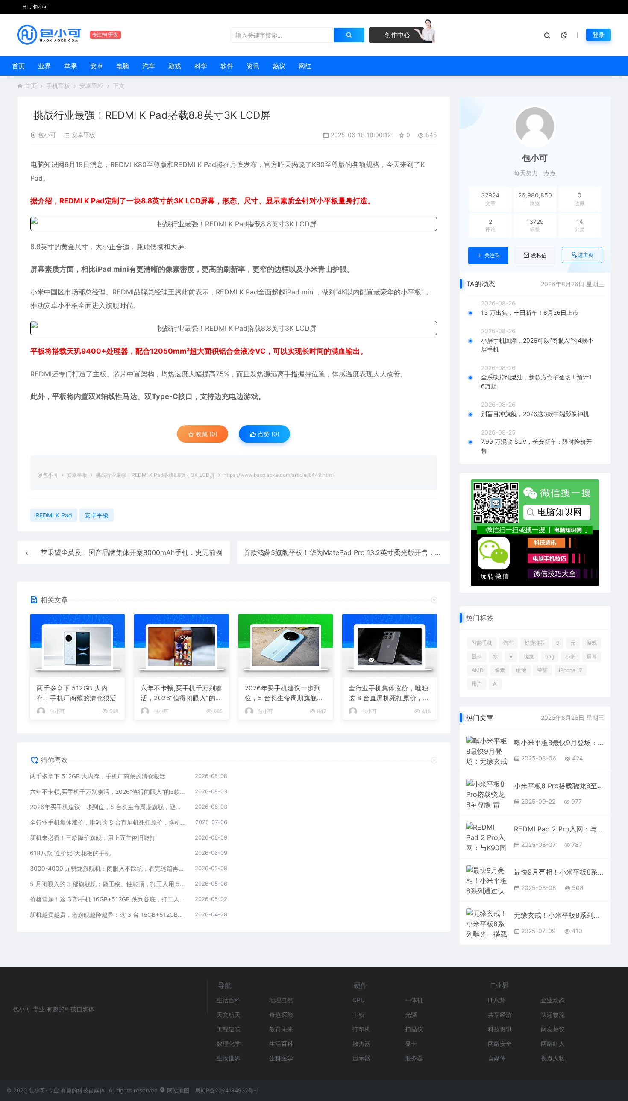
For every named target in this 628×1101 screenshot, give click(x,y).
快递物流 (553, 1014)
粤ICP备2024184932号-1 (227, 1090)
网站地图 (177, 1090)
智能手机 (482, 643)
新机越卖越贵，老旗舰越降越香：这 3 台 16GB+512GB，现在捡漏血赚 (108, 914)
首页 (18, 66)
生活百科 (229, 1000)
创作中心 (396, 35)
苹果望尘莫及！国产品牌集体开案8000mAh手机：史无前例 (132, 552)
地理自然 (281, 1000)
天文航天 (229, 1014)
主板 (358, 1014)
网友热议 (553, 1029)
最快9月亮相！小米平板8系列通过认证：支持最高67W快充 (559, 872)
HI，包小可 (34, 6)
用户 (477, 684)
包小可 (47, 134)
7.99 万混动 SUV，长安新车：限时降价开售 (536, 446)
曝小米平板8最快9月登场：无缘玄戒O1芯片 (559, 742)
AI (495, 684)
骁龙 (529, 656)
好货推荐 (535, 643)
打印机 (361, 1029)
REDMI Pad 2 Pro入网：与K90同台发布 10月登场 (559, 829)
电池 (521, 670)
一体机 (414, 1000)
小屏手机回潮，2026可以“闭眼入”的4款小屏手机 (537, 345)
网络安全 (500, 1043)
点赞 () (267, 433)
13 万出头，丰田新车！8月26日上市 (529, 312)
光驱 (411, 1014)
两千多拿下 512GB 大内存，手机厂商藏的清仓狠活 (76, 693)
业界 (44, 66)
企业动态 (553, 1000)
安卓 (96, 66)
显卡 (477, 656)
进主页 (585, 255)
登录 (599, 34)
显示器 (361, 1058)
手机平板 (58, 85)
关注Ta (491, 255)
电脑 (122, 66)
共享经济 (500, 1014)
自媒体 (497, 1058)
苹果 (70, 66)
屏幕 (592, 656)
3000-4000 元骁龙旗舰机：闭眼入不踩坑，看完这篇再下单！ (108, 868)
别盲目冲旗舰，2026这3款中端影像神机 (535, 413)
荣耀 (542, 670)
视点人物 (553, 1058)
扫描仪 (414, 1029)
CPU (358, 1000)
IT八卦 (496, 1000)
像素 (500, 670)
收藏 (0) (205, 433)
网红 (305, 66)
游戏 (174, 66)
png (549, 656)
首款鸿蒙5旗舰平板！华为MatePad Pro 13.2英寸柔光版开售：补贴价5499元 (361, 552)
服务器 (414, 1058)
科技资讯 (500, 1029)
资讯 (253, 66)
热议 (279, 66)
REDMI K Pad (195, 164)
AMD (478, 670)
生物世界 (229, 1058)
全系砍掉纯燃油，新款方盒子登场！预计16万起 (536, 381)
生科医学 (281, 1058)
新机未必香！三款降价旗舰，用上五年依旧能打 (93, 837)
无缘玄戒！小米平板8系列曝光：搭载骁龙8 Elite (559, 915)
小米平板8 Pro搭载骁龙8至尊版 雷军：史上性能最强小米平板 (559, 785)
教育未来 (281, 1029)
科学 (200, 66)
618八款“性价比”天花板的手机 (70, 853)
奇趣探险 (281, 1014)
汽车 (148, 66)
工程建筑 (229, 1029)
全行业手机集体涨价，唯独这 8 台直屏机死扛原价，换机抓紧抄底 (389, 693)
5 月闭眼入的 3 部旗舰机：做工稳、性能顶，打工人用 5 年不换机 (108, 883)
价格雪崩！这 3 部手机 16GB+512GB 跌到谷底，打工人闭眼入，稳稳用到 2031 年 (108, 899)
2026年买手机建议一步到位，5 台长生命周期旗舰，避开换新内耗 (284, 693)
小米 (570, 656)
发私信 (538, 255)
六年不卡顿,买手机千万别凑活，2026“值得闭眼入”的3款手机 (181, 693)
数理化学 (229, 1043)
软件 (226, 66)
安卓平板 (91, 85)
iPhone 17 (570, 670)
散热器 (361, 1043)
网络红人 (553, 1043)
